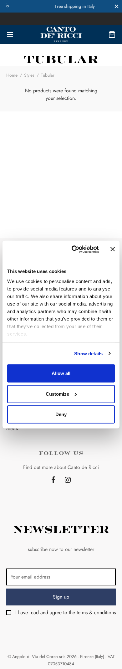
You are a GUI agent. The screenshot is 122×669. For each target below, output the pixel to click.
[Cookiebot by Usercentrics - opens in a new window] (74, 249)
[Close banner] (112, 249)
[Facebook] (53, 480)
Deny (61, 414)
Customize (57, 393)
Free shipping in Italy (63, 6)
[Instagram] (68, 480)
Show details (88, 353)
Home (12, 75)
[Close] (116, 6)
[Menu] (10, 34)
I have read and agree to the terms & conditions (65, 612)
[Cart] (112, 34)
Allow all (61, 373)
